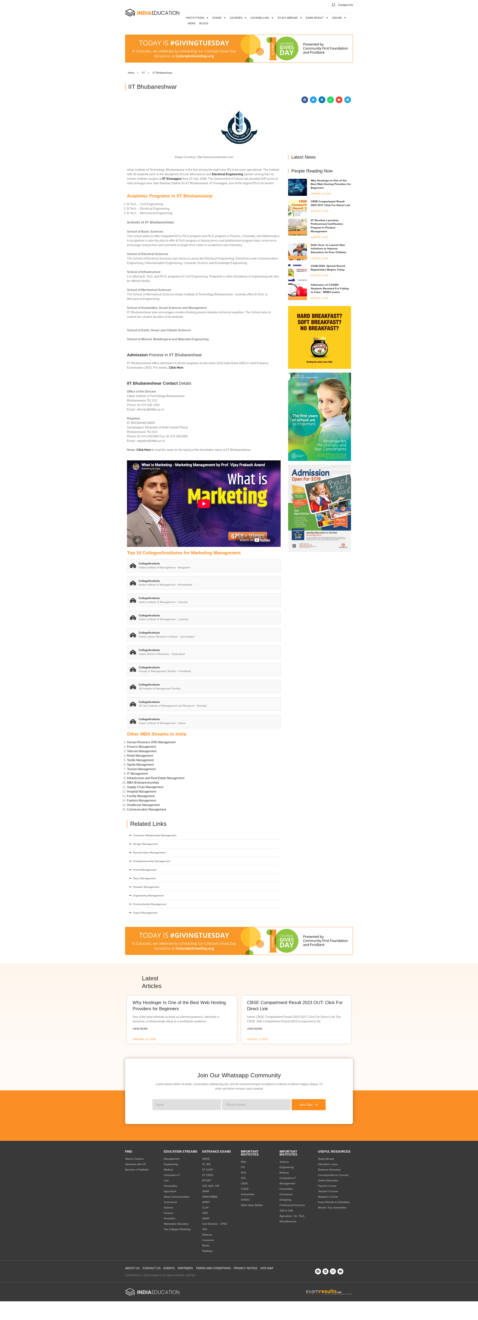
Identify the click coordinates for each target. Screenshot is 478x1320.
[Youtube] (340, 1271)
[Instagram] (333, 1271)
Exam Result (315, 17)
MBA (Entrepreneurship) (143, 782)
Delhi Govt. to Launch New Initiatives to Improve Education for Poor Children (328, 248)
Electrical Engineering (227, 174)
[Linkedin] (325, 1271)
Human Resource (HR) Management (151, 742)
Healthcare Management (143, 805)
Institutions (195, 17)
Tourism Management (141, 769)
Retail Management (140, 755)
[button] (304, 99)
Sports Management (140, 764)
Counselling (260, 17)
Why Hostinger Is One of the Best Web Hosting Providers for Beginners (331, 184)
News (191, 23)
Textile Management (140, 760)
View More (140, 1028)
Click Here (176, 367)
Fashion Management (141, 800)
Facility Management (141, 796)
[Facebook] (318, 1271)
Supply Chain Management (145, 787)
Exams (216, 17)
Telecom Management (141, 751)
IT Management (137, 773)
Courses (236, 17)
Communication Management (146, 809)
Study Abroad (287, 17)
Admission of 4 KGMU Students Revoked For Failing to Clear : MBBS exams (330, 288)
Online (337, 17)
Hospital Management (141, 791)
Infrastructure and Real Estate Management (155, 778)
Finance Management (141, 746)
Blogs (203, 23)
